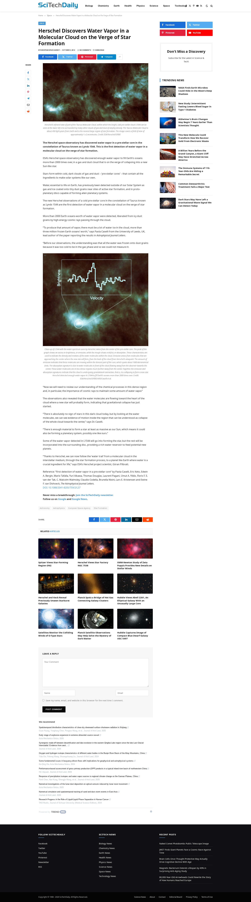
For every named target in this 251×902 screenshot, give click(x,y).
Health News (105, 857)
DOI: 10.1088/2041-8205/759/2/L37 (61, 487)
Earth (117, 6)
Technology (181, 6)
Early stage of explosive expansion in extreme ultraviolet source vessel (69, 735)
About (152, 897)
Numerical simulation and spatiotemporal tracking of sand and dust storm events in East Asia (78, 792)
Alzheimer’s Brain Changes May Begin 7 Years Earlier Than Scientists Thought (195, 122)
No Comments (85, 50)
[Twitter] (28, 79)
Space (166, 6)
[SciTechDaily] (58, 6)
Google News (79, 499)
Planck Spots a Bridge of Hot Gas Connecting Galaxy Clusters (95, 599)
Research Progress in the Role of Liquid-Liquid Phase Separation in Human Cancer (74, 799)
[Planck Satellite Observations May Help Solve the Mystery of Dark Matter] (95, 619)
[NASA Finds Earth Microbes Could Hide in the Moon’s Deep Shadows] (168, 91)
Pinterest (42, 857)
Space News (105, 871)
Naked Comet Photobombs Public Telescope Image (184, 843)
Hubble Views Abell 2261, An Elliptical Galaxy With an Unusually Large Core (132, 600)
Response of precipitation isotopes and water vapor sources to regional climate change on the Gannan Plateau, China (88, 776)
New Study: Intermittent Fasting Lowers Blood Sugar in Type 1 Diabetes (194, 106)
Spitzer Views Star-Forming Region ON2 (53, 564)
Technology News (107, 876)
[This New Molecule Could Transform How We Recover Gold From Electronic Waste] (168, 138)
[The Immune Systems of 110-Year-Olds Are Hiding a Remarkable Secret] (168, 171)
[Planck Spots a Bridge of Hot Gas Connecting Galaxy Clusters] (95, 584)
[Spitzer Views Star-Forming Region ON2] (56, 548)
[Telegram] (28, 98)
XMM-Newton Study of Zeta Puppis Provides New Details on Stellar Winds (134, 565)
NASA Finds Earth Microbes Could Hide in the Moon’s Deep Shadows (195, 90)
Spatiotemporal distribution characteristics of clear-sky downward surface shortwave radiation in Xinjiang (83, 727)
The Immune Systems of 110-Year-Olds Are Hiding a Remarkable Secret (194, 171)
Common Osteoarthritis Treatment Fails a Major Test (194, 185)
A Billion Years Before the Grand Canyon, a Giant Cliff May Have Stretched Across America (193, 155)
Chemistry (103, 6)
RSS (40, 866)
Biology (89, 6)
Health (128, 6)
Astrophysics (59, 508)
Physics (141, 6)
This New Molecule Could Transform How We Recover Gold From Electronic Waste (193, 138)
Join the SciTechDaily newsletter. (94, 495)
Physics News (105, 862)
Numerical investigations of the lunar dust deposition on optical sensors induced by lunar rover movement (83, 784)
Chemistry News (107, 848)
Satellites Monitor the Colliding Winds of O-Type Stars (55, 634)
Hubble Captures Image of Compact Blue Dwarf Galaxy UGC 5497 (132, 635)
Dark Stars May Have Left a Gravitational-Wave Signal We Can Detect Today (194, 202)
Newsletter (43, 862)
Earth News (104, 852)
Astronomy (45, 508)
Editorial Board (175, 897)
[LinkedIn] (28, 85)
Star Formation (100, 508)
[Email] (28, 104)
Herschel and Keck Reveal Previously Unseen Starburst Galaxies (54, 600)
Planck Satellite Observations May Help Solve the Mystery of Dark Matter (94, 635)
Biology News (105, 843)
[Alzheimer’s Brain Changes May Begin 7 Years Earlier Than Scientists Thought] (168, 122)
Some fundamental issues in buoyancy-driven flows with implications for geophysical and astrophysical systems (86, 761)
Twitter (41, 848)
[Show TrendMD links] (151, 811)
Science (154, 6)
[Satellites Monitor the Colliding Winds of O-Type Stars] (56, 619)
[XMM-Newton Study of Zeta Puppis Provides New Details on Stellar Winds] (135, 548)
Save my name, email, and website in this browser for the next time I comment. (84, 700)
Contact (162, 897)
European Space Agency (79, 508)
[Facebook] (28, 72)
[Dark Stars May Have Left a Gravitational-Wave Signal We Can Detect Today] (168, 203)
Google (62, 499)
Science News (105, 866)
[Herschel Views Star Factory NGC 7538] (95, 548)
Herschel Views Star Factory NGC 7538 (93, 564)
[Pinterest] (28, 92)
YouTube (42, 852)
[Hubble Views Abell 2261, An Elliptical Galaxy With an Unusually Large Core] (135, 584)
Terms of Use (207, 897)
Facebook (42, 843)
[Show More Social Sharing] (120, 57)
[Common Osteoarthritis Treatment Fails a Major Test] (168, 187)
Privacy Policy (192, 897)
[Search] (211, 6)
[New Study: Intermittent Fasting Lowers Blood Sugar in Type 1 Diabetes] (168, 107)
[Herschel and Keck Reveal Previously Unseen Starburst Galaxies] (56, 584)
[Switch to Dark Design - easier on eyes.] (207, 6)
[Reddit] (28, 111)
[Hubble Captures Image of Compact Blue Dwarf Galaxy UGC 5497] (135, 619)
